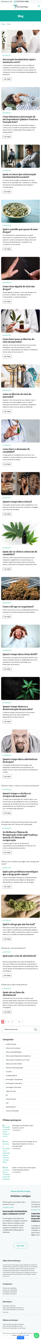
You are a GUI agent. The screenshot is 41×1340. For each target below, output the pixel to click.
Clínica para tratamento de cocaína (13, 1309)
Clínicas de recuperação (10, 1290)
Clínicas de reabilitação (10, 1288)
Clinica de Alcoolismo (13, 1048)
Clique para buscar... (11, 1029)
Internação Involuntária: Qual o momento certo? (15, 1212)
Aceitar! (20, 1338)
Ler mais (7, 79)
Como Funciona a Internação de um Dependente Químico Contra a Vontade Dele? (24, 1144)
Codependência (11, 1076)
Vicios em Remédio (12, 1111)
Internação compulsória (10, 1292)
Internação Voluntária (13, 1087)
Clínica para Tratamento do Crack (17, 1060)
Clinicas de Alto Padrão (14, 1064)
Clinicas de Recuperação (14, 1068)
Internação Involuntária (14, 1083)
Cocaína (9, 1072)
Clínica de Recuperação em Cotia (13, 1326)
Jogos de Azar (11, 1091)
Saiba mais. (25, 1335)
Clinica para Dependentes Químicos (18, 1056)
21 (19, 1022)
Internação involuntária (9, 1294)
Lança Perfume (11, 1099)
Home (3, 24)
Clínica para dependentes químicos (13, 1308)
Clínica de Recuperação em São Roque (14, 1328)
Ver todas (20, 1246)
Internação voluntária (9, 1306)
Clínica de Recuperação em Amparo (13, 1324)
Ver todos (5, 1312)
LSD (7, 1103)
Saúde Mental (10, 1107)
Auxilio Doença (11, 1044)
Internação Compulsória (14, 1079)
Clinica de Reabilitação (13, 1052)
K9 (7, 1095)
